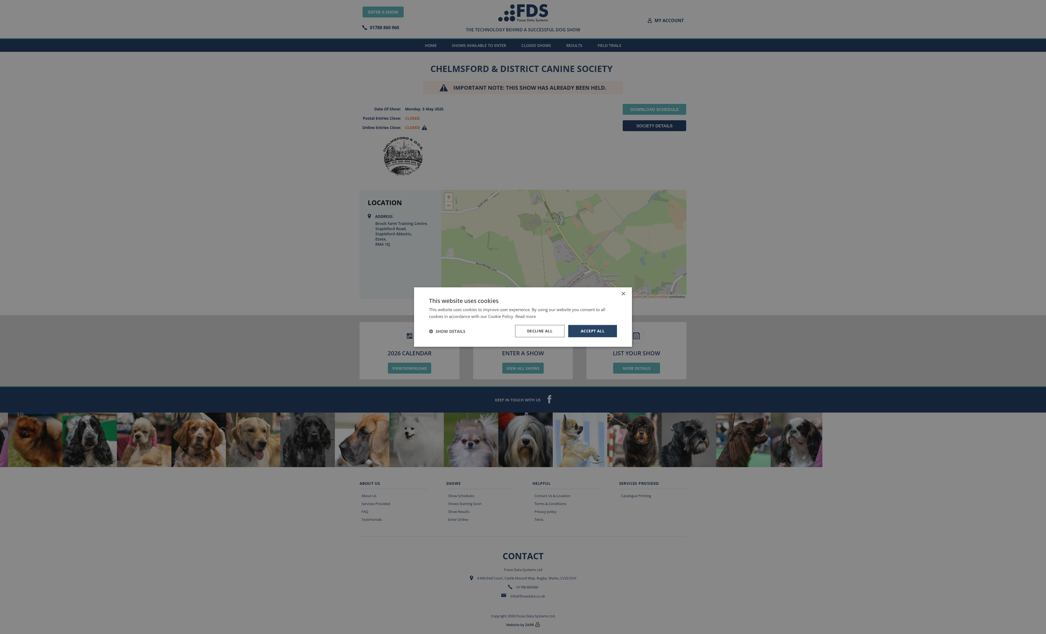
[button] (447, 331)
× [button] (623, 294)
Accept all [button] (592, 330)
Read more (525, 316)
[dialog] (523, 317)
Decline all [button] (539, 330)
